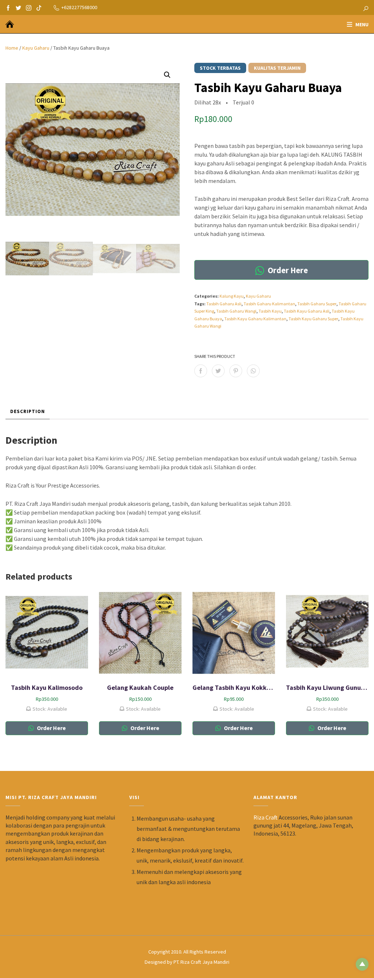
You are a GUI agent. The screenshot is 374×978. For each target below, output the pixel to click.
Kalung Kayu (232, 296)
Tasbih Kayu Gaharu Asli (306, 311)
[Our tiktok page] (39, 7)
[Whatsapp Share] (253, 370)
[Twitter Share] (218, 370)
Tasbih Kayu (270, 311)
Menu (362, 24)
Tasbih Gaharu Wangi (236, 311)
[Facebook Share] (200, 370)
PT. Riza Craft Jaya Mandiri (201, 962)
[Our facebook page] (8, 7)
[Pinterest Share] (235, 370)
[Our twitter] (18, 7)
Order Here (287, 270)
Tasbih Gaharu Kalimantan (269, 303)
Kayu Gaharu (35, 48)
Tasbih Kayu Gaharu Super (313, 318)
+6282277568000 (79, 7)
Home (11, 48)
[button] (167, 74)
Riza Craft (265, 817)
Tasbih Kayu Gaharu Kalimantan (255, 318)
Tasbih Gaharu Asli (223, 303)
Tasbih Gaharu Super (316, 303)
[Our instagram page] (28, 7)
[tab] (27, 411)
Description (27, 411)
